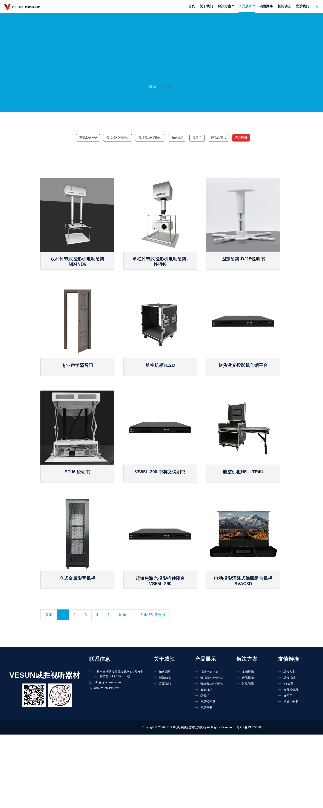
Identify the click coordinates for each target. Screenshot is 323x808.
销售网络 (266, 6)
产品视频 (247, 677)
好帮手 (287, 695)
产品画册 (241, 137)
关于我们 (206, 6)
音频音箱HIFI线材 (150, 137)
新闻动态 (284, 6)
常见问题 (247, 683)
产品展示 (245, 6)
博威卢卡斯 (290, 701)
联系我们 (302, 6)
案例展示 (247, 671)
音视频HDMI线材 (117, 137)
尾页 (122, 615)
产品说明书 (218, 137)
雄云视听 (289, 677)
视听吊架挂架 (88, 137)
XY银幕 (288, 683)
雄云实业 (289, 671)
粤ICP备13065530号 (250, 727)
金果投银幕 (290, 689)
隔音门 (197, 137)
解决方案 (224, 6)
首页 (191, 6)
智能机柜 (177, 137)
